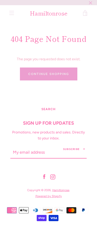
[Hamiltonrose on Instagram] (52, 177)
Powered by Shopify (48, 196)
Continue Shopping (48, 74)
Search (48, 109)
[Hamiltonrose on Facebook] (44, 177)
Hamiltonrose (49, 13)
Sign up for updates (48, 123)
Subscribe (71, 149)
